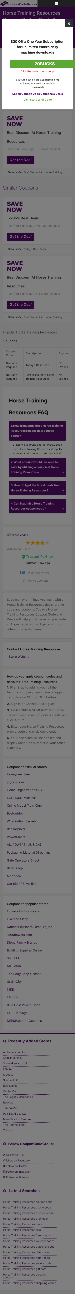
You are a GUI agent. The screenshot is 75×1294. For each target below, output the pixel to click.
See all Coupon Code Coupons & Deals (37, 93)
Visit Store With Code (37, 99)
